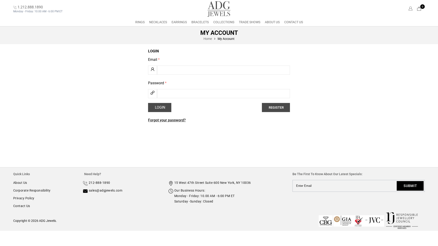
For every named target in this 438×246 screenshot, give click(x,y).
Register (276, 107)
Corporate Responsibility (32, 190)
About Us (272, 22)
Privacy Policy (23, 198)
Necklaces (158, 22)
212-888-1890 (99, 182)
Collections (223, 22)
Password (157, 83)
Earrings (179, 22)
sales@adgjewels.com (106, 190)
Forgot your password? (167, 120)
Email (154, 59)
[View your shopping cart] (419, 9)
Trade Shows (249, 22)
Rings (140, 22)
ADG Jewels (47, 221)
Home (207, 39)
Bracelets (200, 22)
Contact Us (293, 22)
